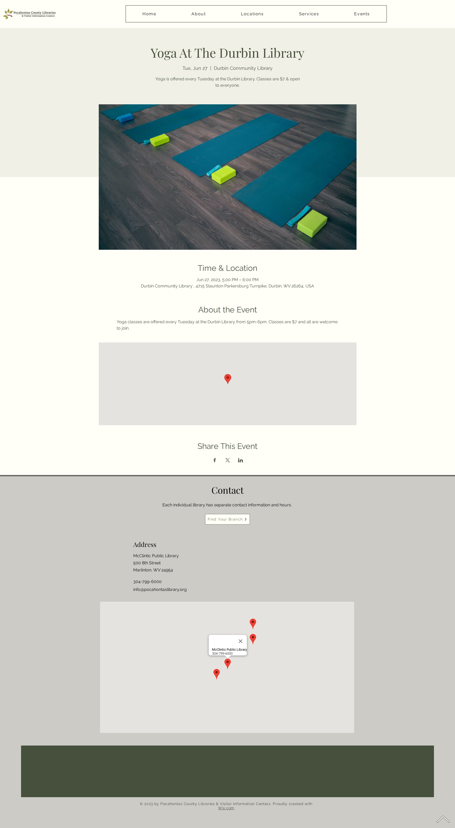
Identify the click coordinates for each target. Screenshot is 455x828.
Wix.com (226, 808)
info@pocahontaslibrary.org (160, 589)
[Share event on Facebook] (214, 460)
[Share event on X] (227, 460)
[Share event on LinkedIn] (240, 460)
